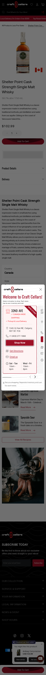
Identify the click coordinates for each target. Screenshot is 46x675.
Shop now (19, 342)
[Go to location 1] (6, 377)
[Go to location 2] (15, 377)
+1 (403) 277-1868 (17, 336)
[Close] (40, 289)
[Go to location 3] (23, 377)
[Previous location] (30, 377)
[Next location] (35, 377)
